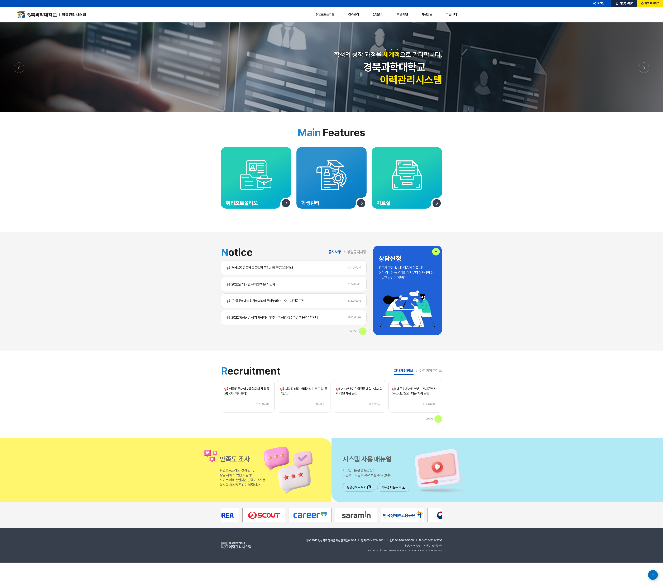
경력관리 (353, 14)
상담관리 (378, 14)
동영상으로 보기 (359, 487)
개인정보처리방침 (412, 545)
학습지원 (402, 14)
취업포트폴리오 (325, 14)
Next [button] (644, 67)
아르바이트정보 (430, 370)
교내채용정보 (403, 370)
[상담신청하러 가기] (436, 251)
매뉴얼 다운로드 (394, 487)
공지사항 (334, 252)
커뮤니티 (451, 14)
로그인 (598, 3)
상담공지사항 (356, 252)
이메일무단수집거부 (433, 545)
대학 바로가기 (650, 3)
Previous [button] (19, 67)
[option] (331, 67)
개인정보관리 (624, 3)
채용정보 (427, 14)
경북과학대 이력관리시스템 (51, 14)
